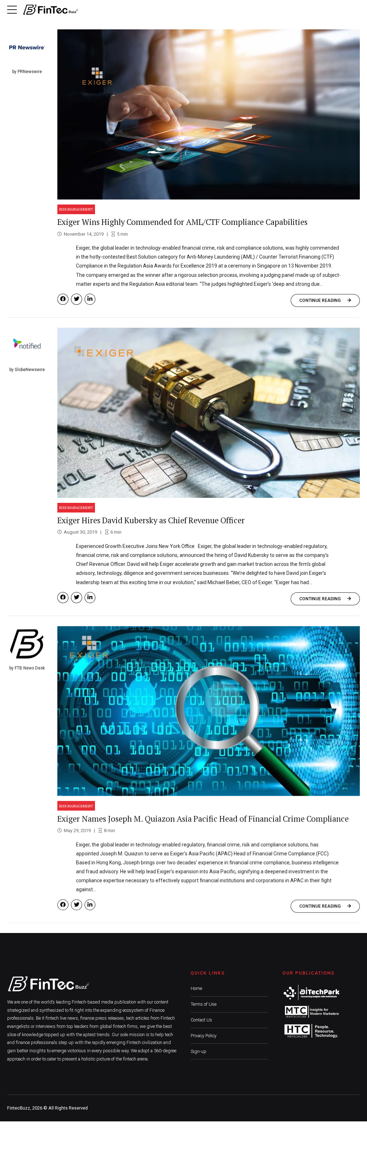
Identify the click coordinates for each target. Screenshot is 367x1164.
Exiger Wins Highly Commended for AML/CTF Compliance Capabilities (182, 222)
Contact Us (201, 1020)
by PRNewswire (27, 71)
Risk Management (76, 209)
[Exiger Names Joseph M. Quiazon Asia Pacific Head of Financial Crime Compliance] (208, 711)
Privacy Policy (203, 1035)
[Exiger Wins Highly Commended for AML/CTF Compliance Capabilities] (208, 114)
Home (196, 988)
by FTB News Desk (27, 667)
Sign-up (198, 1051)
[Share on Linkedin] (90, 299)
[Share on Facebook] (62, 299)
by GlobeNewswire (27, 369)
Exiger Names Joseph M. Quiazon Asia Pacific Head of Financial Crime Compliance (203, 818)
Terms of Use (203, 1004)
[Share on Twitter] (76, 299)
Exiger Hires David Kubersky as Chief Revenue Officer (151, 520)
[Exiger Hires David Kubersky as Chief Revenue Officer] (208, 413)
